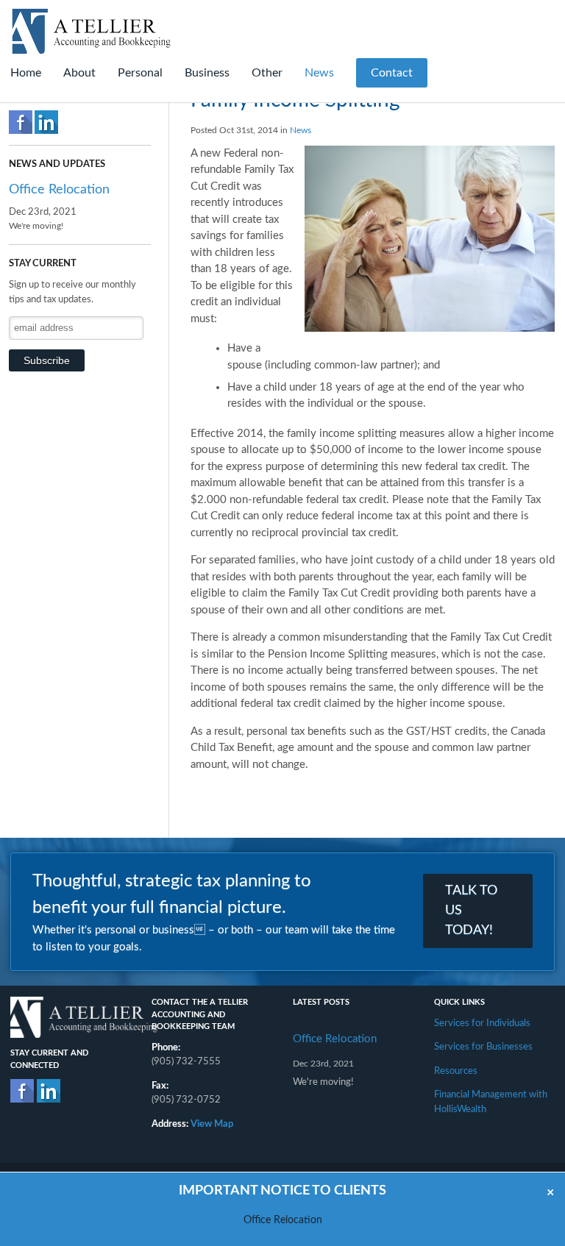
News (319, 73)
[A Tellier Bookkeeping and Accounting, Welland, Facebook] (20, 122)
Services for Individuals (482, 1023)
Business (207, 73)
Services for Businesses (483, 1047)
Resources (455, 1071)
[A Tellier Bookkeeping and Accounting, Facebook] (22, 1090)
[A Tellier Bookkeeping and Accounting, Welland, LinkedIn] (46, 122)
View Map (212, 1124)
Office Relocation (59, 189)
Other (267, 73)
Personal (140, 73)
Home (25, 73)
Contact (392, 73)
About (79, 73)
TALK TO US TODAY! (471, 910)
